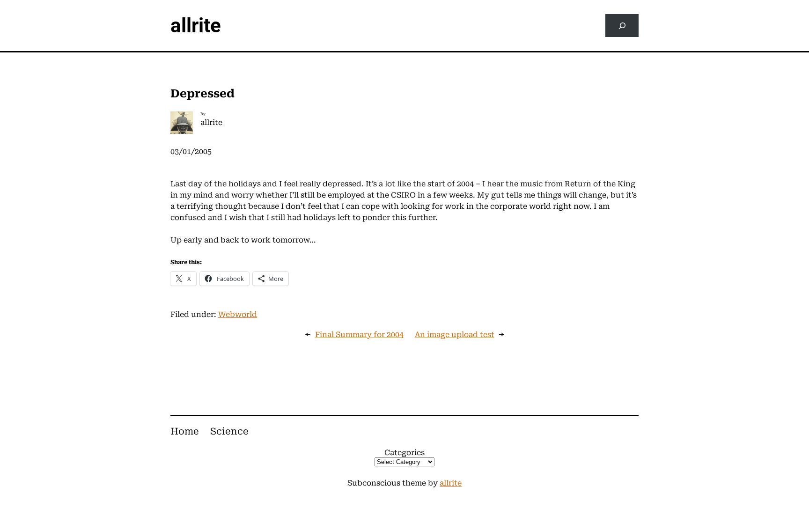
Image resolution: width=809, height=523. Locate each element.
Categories (404, 452)
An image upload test (454, 334)
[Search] (622, 25)
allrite (195, 25)
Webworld (237, 314)
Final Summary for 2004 (359, 334)
